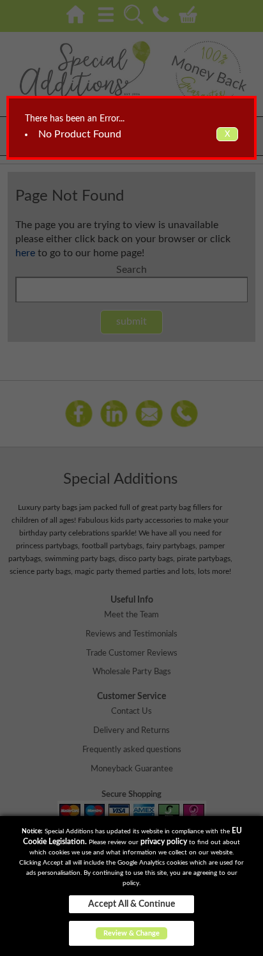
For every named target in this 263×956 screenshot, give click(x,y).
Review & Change (131, 933)
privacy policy (163, 841)
